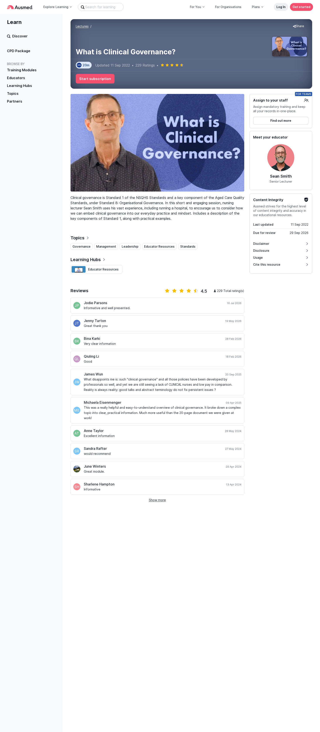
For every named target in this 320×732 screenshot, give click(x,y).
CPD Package (18, 51)
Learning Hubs (19, 85)
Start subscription (95, 79)
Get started (301, 7)
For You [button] (195, 7)
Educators (16, 78)
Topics (13, 93)
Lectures (82, 26)
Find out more (280, 120)
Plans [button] (256, 7)
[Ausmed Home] (20, 7)
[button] (298, 26)
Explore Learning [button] (55, 7)
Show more (157, 500)
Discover (20, 36)
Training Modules (22, 70)
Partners (14, 101)
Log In (281, 7)
